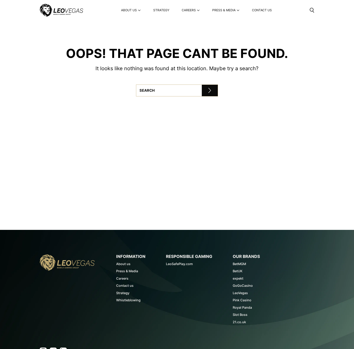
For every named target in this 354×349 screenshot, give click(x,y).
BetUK (238, 271)
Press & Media (224, 10)
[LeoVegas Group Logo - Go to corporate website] (61, 10)
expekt (238, 278)
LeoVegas (240, 293)
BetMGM (239, 264)
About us (129, 10)
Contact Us (262, 10)
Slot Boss (240, 315)
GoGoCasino (243, 285)
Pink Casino (242, 300)
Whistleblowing (128, 300)
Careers (189, 10)
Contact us (125, 285)
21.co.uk (239, 322)
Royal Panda (242, 307)
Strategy (161, 10)
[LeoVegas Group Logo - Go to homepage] (67, 262)
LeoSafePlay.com (179, 264)
